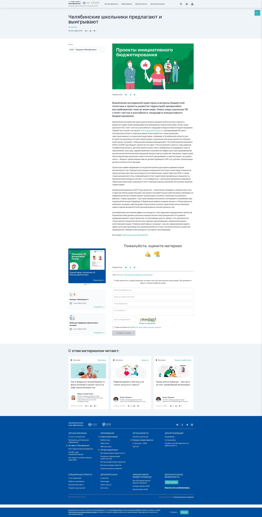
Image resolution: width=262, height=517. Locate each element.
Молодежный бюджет (152, 130)
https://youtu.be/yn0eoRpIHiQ (135, 235)
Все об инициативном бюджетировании (141, 482)
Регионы (120, 275)
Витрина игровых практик (111, 465)
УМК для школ (106, 447)
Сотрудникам (170, 440)
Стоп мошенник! (74, 478)
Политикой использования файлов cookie (82, 512)
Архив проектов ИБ (140, 489)
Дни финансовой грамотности (113, 453)
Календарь (105, 481)
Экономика (72, 27)
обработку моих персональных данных (145, 327)
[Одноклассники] (182, 424)
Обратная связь (171, 482)
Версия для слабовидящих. (177, 488)
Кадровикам (169, 437)
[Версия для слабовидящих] (186, 4)
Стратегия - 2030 (140, 443)
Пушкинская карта (75, 485)
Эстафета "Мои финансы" (79, 446)
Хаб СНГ (136, 447)
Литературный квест (109, 450)
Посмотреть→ (98, 280)
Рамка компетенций (109, 437)
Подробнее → (99, 307)
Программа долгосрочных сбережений (78, 441)
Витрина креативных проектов (113, 462)
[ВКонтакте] (177, 424)
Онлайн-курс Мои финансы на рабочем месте (177, 444)
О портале (105, 478)
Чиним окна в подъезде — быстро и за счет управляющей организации (173, 383)
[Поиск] (181, 4)
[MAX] (192, 424)
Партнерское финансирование (80, 449)
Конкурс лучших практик (143, 440)
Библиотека (105, 440)
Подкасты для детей (76, 488)
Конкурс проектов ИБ (141, 486)
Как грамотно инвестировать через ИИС (80, 459)
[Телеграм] (187, 424)
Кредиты (145, 360)
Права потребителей (182, 360)
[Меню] (257, 13)
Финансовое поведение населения (138, 275)
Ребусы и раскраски (76, 481)
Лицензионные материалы (111, 468)
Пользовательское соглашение (183, 497)
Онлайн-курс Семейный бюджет (76, 453)
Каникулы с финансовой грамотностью (110, 457)
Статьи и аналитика (76, 437)
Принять (184, 512)
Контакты (104, 488)
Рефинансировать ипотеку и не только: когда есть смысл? (128, 383)
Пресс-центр (106, 485)
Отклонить (174, 512)
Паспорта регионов (140, 437)
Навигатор (105, 443)
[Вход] (192, 4)
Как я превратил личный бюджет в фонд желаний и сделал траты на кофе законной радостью (88, 385)
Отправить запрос (123, 333)
